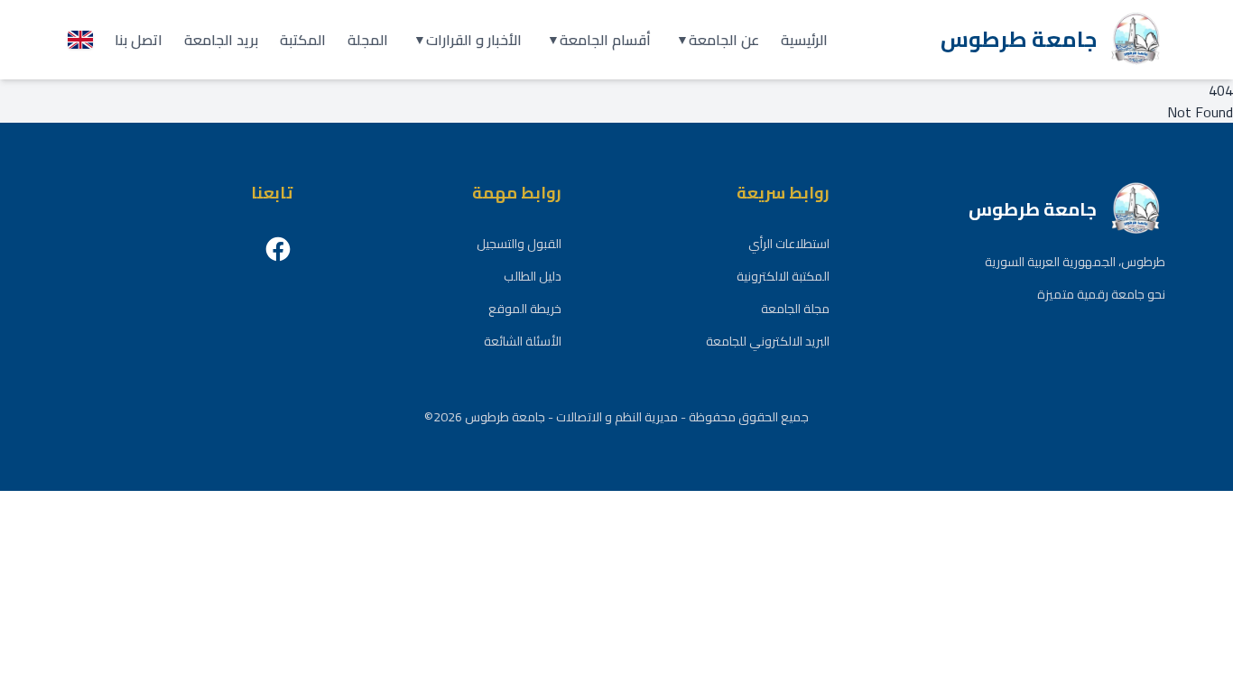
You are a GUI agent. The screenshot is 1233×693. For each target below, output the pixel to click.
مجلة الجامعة (795, 308)
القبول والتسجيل (519, 243)
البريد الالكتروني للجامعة (768, 341)
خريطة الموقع (524, 308)
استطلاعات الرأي (789, 243)
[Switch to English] (80, 40)
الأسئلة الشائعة (522, 341)
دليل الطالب (532, 276)
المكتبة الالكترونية (783, 276)
